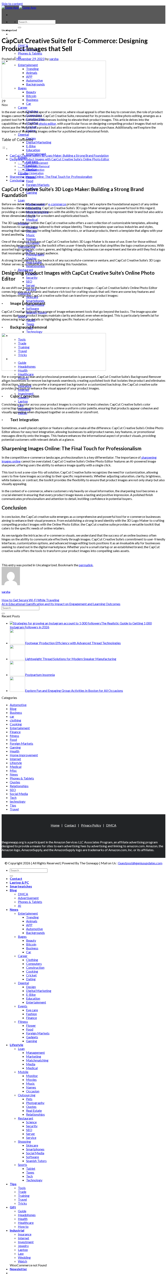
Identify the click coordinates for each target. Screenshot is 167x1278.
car (12, 716)
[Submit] (19, 27)
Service (31, 1137)
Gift (13, 1207)
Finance (15, 732)
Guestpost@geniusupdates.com (140, 863)
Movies (31, 1079)
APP (29, 925)
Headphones (27, 1215)
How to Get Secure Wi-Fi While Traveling (30, 600)
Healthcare (26, 374)
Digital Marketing (38, 142)
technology (17, 801)
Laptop (23, 401)
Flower (31, 1025)
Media (30, 1064)
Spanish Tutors (36, 1161)
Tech (13, 797)
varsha (53, 59)
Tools (22, 1188)
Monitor (32, 1076)
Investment (26, 393)
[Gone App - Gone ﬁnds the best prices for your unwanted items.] (19, 7)
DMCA (111, 825)
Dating (31, 979)
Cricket (31, 975)
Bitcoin (31, 944)
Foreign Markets (37, 185)
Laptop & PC (19, 34)
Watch (22, 1261)
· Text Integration (31, 173)
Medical (32, 219)
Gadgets (32, 1037)
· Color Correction (31, 169)
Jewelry (23, 1246)
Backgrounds (35, 933)
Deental (23, 134)
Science (31, 1122)
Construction (35, 967)
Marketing (33, 1056)
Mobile (23, 1072)
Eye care (32, 1010)
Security (31, 277)
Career (22, 107)
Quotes (15, 782)
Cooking (16, 724)
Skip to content (12, 3)
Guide (22, 1211)
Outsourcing (26, 1095)
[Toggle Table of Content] (5, 148)
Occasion (32, 1091)
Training (24, 1195)
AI (19, 905)
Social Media (19, 794)
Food (29, 181)
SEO (29, 281)
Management (35, 1052)
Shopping (24, 1141)
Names (31, 239)
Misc (13, 770)
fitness (14, 736)
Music (30, 235)
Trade (22, 1192)
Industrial (17, 1230)
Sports (22, 1164)
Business (32, 100)
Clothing (32, 960)
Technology (34, 331)
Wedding (24, 1257)
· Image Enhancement (33, 162)
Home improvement (24, 755)
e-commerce (57, 204)
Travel (14, 809)
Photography (35, 1103)
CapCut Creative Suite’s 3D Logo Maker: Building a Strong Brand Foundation (59, 155)
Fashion (31, 1014)
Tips (13, 805)
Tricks (22, 1203)
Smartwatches (21, 886)
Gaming (31, 192)
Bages (22, 936)
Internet (15, 759)
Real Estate (34, 1110)
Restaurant (25, 1118)
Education (33, 150)
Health (14, 751)
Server (30, 285)
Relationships (19, 786)
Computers (34, 963)
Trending (32, 917)
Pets (29, 1099)
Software (32, 308)
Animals (31, 921)
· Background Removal (33, 166)
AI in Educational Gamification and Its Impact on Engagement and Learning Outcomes (61, 604)
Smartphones (35, 301)
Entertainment (20, 728)
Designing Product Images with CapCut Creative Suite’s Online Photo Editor (59, 159)
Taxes (30, 324)
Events (22, 1006)
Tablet (30, 1168)
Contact (70, 825)
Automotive (18, 705)
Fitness (23, 1021)
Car (28, 103)
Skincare (32, 1145)
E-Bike (31, 146)
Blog (13, 709)
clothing (15, 720)
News (14, 774)
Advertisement (28, 898)
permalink (86, 565)
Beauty (31, 940)
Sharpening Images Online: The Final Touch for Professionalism (51, 176)
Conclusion (17, 180)
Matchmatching (37, 1060)
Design (31, 987)
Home (55, 825)
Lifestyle (16, 763)
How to (23, 1226)
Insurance (24, 1234)
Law (21, 1253)
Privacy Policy (91, 825)
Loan (21, 200)
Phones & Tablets (30, 53)
